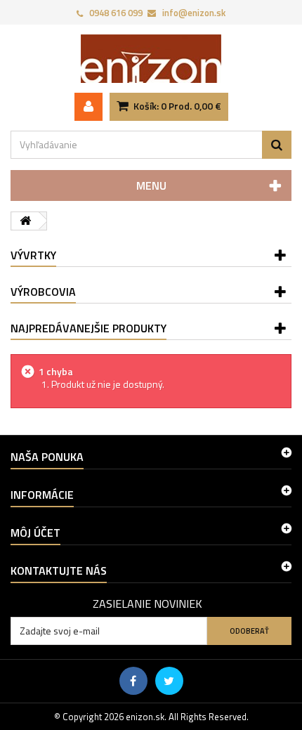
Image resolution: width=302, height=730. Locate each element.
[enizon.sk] (151, 58)
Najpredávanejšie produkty (88, 328)
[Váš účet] (88, 107)
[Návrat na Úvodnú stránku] (25, 221)
